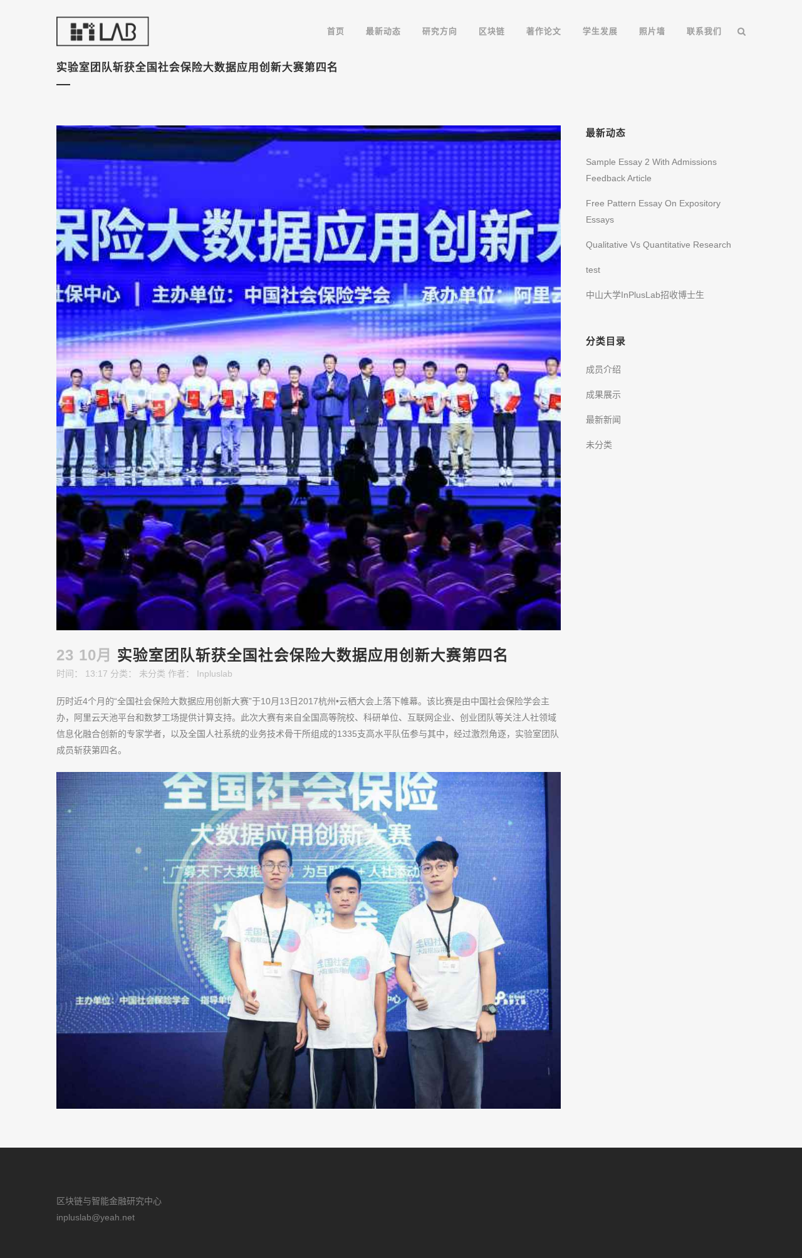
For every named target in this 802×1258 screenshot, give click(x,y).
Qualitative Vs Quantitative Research (658, 245)
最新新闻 (603, 420)
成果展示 (603, 394)
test (593, 270)
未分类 (152, 674)
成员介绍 (603, 369)
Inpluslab (214, 674)
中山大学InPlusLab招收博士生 (645, 295)
